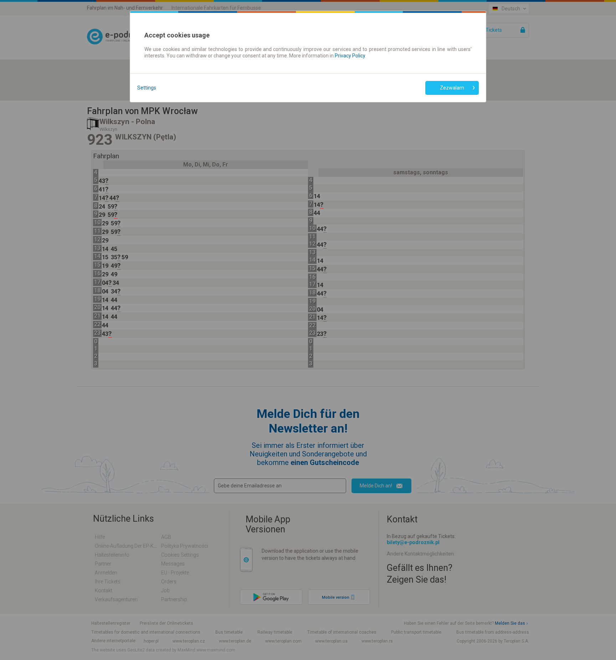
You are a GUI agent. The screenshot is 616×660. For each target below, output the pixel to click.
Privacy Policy (350, 55)
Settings (146, 88)
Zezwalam (452, 88)
